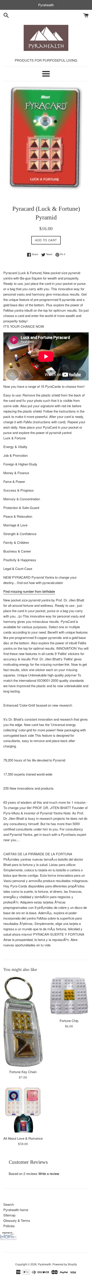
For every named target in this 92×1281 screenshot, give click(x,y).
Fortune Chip (69, 1020)
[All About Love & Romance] (23, 1110)
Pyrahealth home (15, 1209)
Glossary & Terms (16, 1220)
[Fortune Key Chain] (23, 1022)
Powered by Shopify (64, 1264)
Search (8, 1204)
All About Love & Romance (23, 1138)
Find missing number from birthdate (29, 591)
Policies (9, 1225)
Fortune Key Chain (23, 1071)
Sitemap (9, 1215)
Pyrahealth (44, 1264)
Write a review (48, 1173)
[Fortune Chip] (69, 996)
